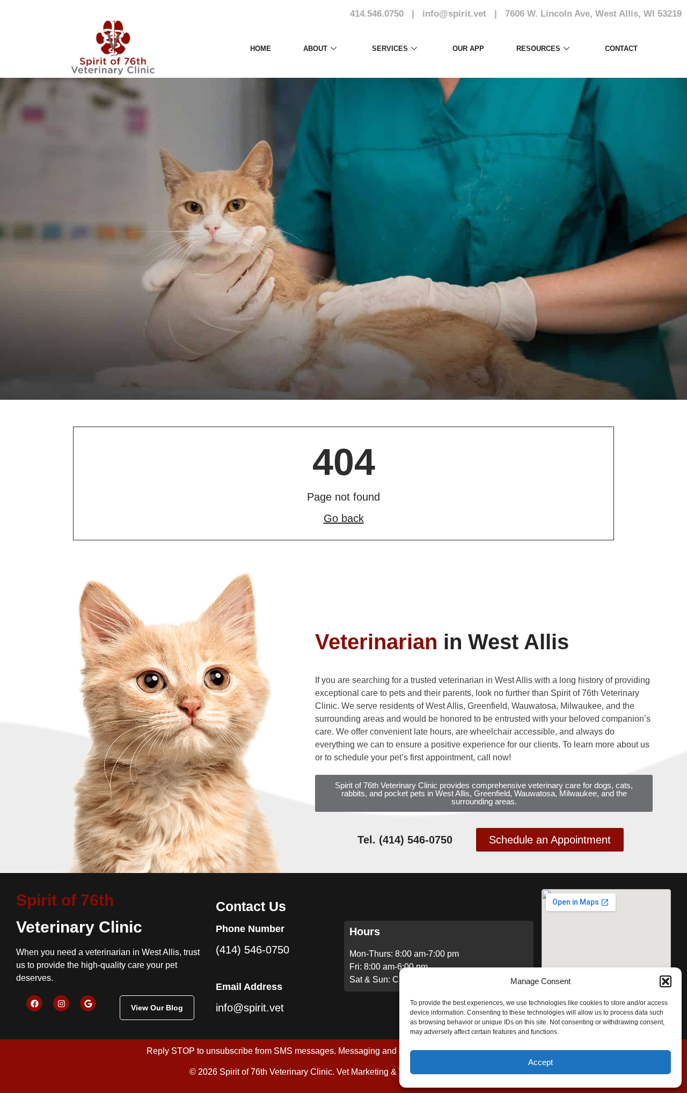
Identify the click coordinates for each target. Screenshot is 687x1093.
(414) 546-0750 (252, 950)
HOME (260, 49)
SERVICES (390, 49)
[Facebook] (34, 1003)
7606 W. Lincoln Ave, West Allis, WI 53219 (593, 14)
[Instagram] (61, 1003)
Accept (540, 1062)
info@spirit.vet (454, 14)
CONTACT (621, 49)
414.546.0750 (377, 14)
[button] (665, 981)
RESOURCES (538, 49)
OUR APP (468, 49)
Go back (344, 518)
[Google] (88, 1003)
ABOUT (315, 49)
